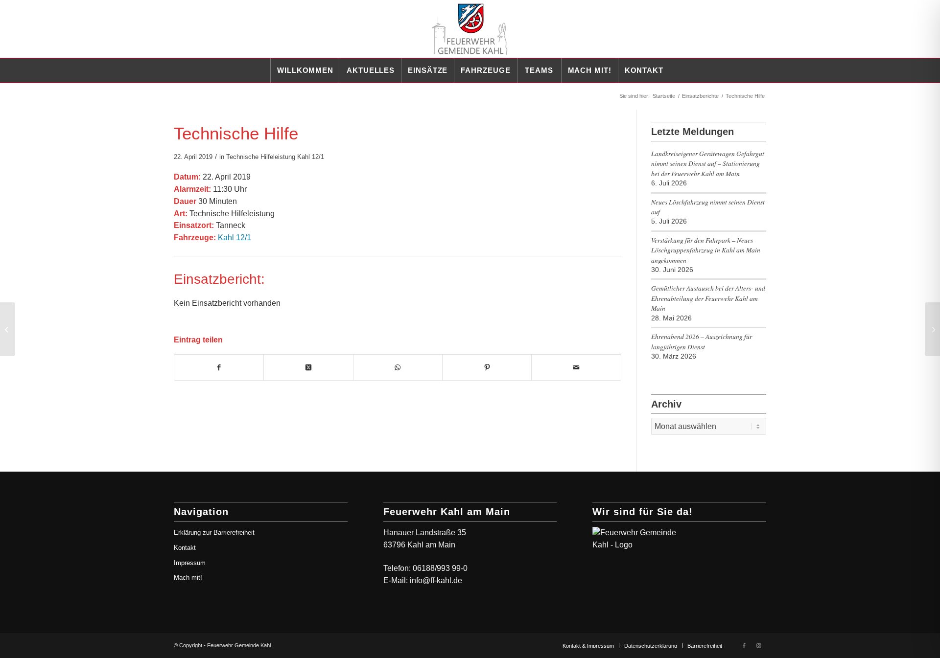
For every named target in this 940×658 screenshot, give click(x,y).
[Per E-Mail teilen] (576, 367)
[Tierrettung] (7, 329)
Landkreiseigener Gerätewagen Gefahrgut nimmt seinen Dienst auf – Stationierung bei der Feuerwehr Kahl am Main (707, 163)
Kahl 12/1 (310, 156)
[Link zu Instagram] (759, 645)
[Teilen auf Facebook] (218, 367)
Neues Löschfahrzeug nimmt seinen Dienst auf (708, 206)
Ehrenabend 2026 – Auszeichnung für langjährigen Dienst (701, 341)
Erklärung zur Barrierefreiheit (214, 532)
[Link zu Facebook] (744, 645)
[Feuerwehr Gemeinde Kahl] (470, 29)
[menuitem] (305, 70)
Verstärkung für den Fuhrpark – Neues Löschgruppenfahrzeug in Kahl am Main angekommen (705, 250)
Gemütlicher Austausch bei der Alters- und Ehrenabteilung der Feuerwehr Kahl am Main (708, 298)
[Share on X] (308, 367)
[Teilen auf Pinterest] (487, 367)
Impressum (190, 563)
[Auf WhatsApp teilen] (397, 367)
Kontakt (185, 547)
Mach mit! (188, 577)
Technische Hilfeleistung (260, 156)
